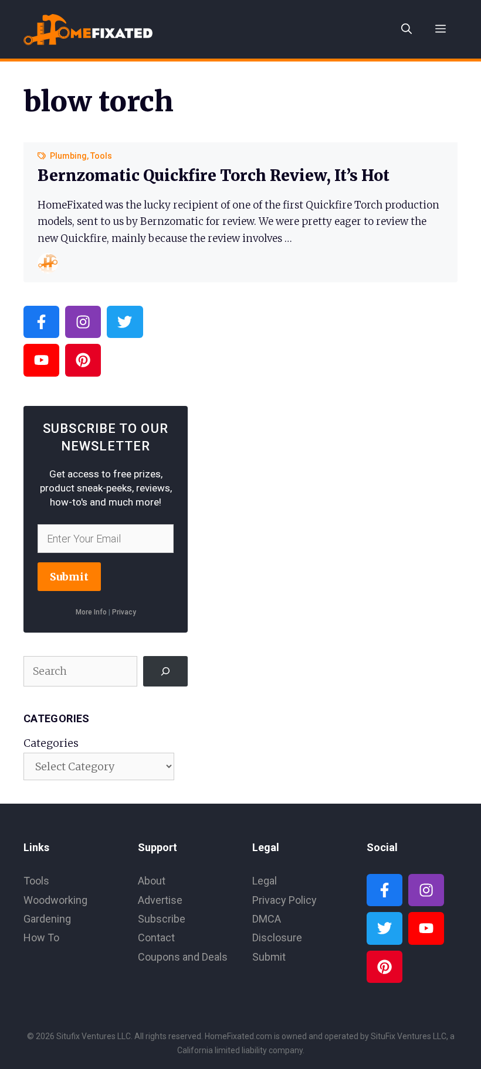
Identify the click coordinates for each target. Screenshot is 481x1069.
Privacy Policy (284, 900)
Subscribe (161, 919)
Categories (51, 743)
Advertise (160, 900)
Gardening (47, 919)
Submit (69, 576)
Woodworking (55, 900)
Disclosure (277, 937)
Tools (101, 155)
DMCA (266, 919)
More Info (91, 612)
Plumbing (68, 155)
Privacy (124, 612)
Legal (264, 881)
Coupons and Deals (183, 957)
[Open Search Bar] (406, 29)
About (151, 881)
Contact (156, 937)
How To (41, 937)
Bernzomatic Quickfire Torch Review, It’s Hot (213, 175)
